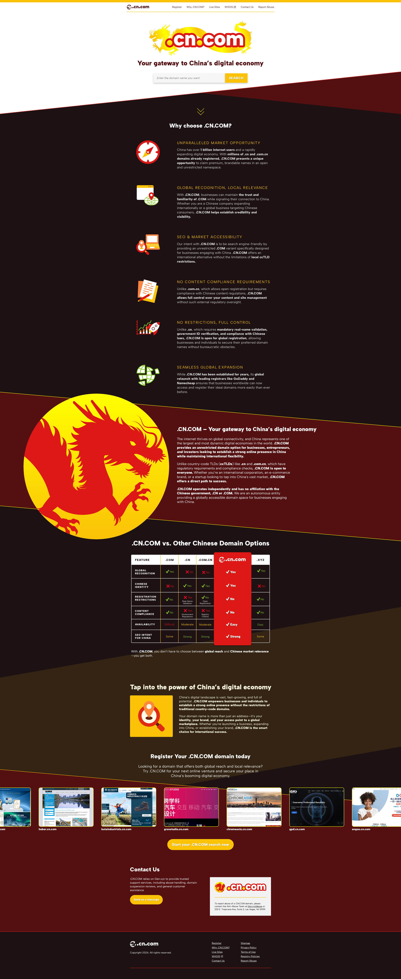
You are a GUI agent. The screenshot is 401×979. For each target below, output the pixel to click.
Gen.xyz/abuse (255, 906)
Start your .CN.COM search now (200, 844)
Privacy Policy (248, 947)
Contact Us (247, 6)
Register (177, 6)
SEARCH (236, 78)
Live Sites (214, 6)
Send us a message (146, 899)
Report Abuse (266, 6)
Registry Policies (250, 956)
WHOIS (229, 6)
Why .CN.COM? (195, 6)
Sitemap (245, 943)
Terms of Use (248, 951)
